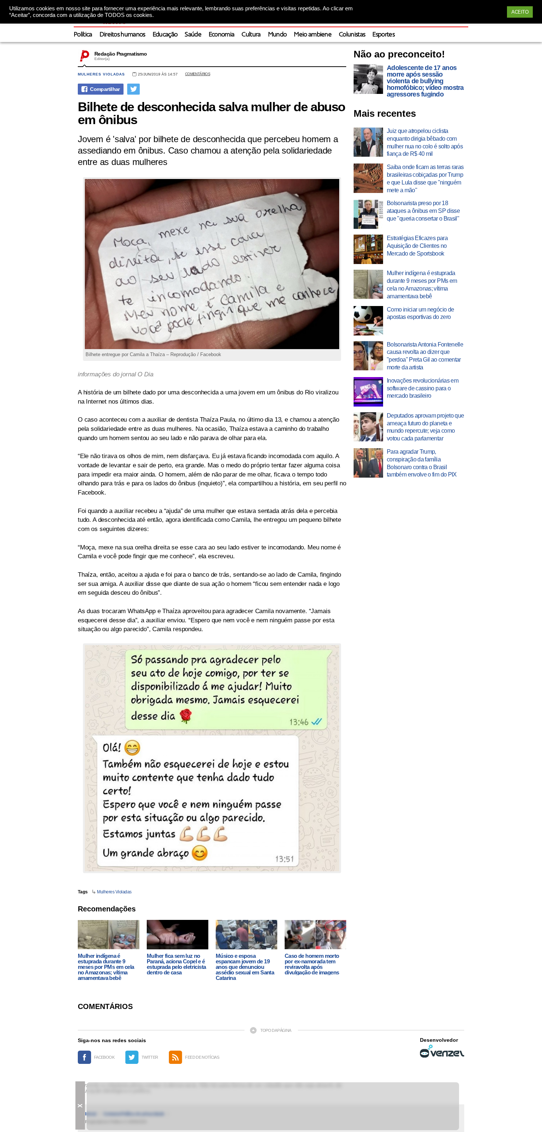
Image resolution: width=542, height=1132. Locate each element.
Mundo (277, 35)
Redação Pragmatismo (120, 53)
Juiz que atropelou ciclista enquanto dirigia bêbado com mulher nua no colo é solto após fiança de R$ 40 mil (425, 142)
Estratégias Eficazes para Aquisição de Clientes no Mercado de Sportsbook (417, 246)
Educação (165, 35)
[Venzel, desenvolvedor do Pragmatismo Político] (442, 1051)
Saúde (193, 35)
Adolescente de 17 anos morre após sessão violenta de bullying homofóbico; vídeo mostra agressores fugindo (425, 81)
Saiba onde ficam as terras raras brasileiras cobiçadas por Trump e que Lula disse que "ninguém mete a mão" (425, 178)
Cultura (251, 35)
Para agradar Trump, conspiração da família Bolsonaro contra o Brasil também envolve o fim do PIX (422, 463)
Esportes (383, 35)
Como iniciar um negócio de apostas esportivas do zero (420, 313)
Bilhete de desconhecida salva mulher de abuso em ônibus (211, 113)
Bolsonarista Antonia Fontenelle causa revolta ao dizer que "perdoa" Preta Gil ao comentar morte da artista (425, 355)
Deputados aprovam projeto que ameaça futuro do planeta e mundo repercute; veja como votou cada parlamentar (425, 427)
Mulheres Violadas (114, 892)
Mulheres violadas (101, 74)
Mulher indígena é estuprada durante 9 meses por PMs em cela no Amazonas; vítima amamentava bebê (106, 967)
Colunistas (352, 35)
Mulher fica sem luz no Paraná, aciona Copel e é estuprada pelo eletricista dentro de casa (176, 964)
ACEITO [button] (519, 12)
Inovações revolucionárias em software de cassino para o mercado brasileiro (422, 388)
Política (83, 35)
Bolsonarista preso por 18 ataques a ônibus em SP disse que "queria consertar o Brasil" (423, 211)
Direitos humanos (122, 35)
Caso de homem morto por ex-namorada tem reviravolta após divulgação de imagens (312, 964)
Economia (221, 35)
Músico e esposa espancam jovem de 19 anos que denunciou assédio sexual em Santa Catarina (245, 967)
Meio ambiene (312, 35)
